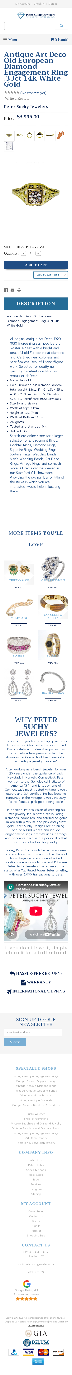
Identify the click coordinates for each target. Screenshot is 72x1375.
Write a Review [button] (17, 98)
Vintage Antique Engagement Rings (36, 1076)
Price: (9, 119)
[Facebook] (6, 290)
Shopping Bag (36, 1235)
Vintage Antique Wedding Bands (36, 1091)
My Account (22, 4)
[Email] (12, 290)
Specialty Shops (36, 1170)
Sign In (52, 4)
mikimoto (19, 617)
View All (19, 587)
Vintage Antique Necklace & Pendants (36, 1105)
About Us (36, 1160)
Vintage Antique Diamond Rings (36, 1086)
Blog (36, 1179)
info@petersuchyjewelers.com (36, 1264)
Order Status (36, 1211)
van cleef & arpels (53, 616)
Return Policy (36, 1165)
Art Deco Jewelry (36, 1138)
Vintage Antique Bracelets (36, 1100)
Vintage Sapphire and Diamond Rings (36, 1128)
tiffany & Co (19, 580)
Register (36, 1231)
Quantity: (11, 253)
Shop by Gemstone (36, 1119)
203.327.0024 (36, 1272)
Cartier (19, 693)
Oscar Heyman (53, 580)
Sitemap (36, 1194)
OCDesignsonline (36, 1325)
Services (36, 1184)
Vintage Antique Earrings (36, 1095)
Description (36, 304)
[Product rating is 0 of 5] (11, 92)
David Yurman (53, 693)
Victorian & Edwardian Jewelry (36, 1143)
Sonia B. (19, 655)
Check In (39, 4)
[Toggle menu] (5, 39)
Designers (36, 1189)
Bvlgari (53, 655)
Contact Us (36, 1216)
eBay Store (36, 1175)
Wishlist (36, 1221)
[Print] (19, 290)
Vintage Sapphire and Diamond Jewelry (36, 1123)
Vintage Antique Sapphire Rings (36, 1081)
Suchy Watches (36, 1114)
